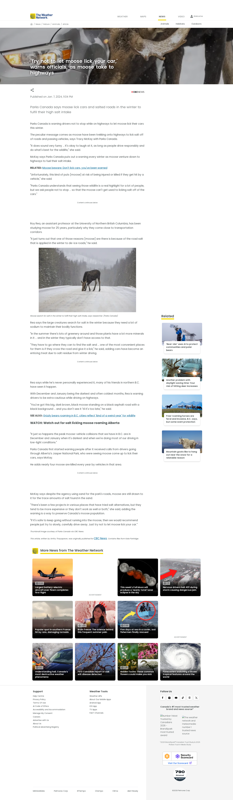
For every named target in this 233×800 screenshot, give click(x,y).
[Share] (32, 90)
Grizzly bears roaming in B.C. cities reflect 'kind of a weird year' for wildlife (89, 415)
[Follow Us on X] (196, 698)
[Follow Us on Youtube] (176, 698)
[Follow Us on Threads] (189, 698)
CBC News (100, 538)
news (38, 24)
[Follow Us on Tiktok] (182, 698)
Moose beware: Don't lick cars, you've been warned (74, 168)
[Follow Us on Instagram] (169, 698)
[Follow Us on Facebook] (162, 698)
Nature (46, 24)
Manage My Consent (42, 713)
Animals (56, 24)
